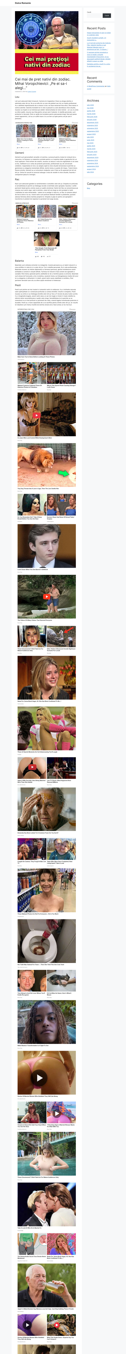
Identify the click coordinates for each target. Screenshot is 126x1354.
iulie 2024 (90, 172)
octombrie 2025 (92, 128)
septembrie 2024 (93, 166)
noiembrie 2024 (92, 160)
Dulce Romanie (23, 3)
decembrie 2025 (92, 122)
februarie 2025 (92, 152)
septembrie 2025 (93, 131)
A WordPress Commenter (95, 86)
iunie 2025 (90, 140)
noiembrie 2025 (92, 125)
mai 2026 (90, 108)
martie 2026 (91, 114)
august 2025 (91, 134)
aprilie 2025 (91, 146)
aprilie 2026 (91, 111)
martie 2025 (91, 149)
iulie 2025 (90, 137)
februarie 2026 (92, 117)
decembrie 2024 (92, 157)
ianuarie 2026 (92, 119)
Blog (88, 188)
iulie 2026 (90, 105)
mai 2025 (90, 143)
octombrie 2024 (92, 163)
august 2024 (91, 169)
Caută (89, 12)
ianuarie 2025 (91, 154)
